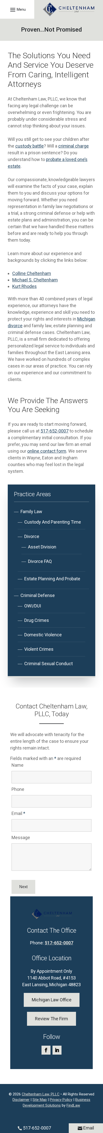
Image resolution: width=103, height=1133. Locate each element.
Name (18, 765)
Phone (18, 789)
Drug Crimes (36, 620)
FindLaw (73, 1105)
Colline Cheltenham (31, 273)
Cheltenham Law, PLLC (41, 1094)
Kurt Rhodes (24, 286)
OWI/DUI (32, 605)
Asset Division (42, 546)
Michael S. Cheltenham (35, 279)
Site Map (39, 1099)
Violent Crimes (39, 649)
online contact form (46, 451)
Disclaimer (21, 1099)
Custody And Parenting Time (52, 522)
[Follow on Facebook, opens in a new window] (46, 1050)
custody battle (29, 146)
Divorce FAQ (40, 561)
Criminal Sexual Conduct (48, 663)
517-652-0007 (54, 430)
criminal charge (73, 146)
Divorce (31, 536)
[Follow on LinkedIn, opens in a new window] (57, 1050)
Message (21, 837)
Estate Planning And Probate (52, 578)
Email (18, 813)
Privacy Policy (61, 1099)
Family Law (31, 511)
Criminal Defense (37, 595)
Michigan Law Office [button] (52, 999)
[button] (17, 9)
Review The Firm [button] (51, 1018)
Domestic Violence (43, 634)
